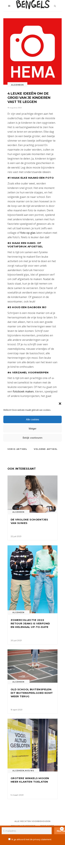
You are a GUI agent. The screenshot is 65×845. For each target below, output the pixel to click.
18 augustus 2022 (15, 108)
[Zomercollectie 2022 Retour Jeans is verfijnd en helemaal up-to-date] (33, 579)
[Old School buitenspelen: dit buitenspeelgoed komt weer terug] (33, 666)
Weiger (32, 428)
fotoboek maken (23, 391)
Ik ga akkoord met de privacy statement (31, 839)
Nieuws (29, 771)
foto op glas (28, 233)
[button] (60, 403)
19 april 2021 (16, 709)
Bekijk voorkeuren (32, 437)
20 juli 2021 (16, 640)
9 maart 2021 (17, 795)
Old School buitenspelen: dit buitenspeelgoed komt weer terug (32, 693)
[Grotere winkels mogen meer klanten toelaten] (33, 745)
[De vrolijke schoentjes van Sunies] (33, 494)
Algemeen (17, 85)
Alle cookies (32, 419)
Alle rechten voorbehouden (32, 821)
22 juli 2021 (16, 536)
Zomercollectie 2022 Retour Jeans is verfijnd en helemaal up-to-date (30, 623)
